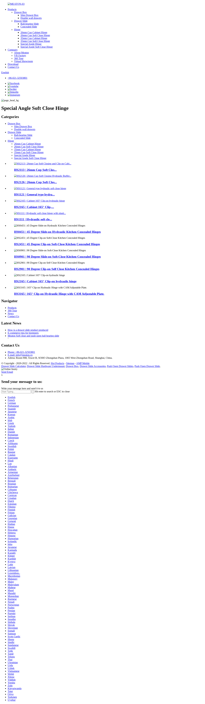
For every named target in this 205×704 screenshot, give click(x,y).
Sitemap (70, 363)
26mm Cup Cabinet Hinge (33, 32)
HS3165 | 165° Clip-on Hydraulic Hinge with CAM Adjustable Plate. (59, 293)
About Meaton (21, 52)
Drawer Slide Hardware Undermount (46, 366)
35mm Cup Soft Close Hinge (35, 41)
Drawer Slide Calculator (13, 366)
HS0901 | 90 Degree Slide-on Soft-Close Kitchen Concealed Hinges (57, 256)
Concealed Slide (28, 26)
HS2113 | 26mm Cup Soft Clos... (35, 170)
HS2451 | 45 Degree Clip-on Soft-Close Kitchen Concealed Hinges (57, 244)
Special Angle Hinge (30, 44)
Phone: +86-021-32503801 (21, 352)
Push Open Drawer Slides (120, 366)
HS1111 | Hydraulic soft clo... (33, 219)
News (11, 313)
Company (13, 49)
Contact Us (13, 67)
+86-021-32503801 (17, 78)
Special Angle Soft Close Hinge (36, 46)
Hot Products (57, 363)
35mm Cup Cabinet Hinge (33, 38)
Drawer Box (20, 12)
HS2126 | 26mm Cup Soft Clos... (35, 182)
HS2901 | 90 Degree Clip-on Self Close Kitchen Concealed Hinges (56, 269)
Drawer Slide (21, 21)
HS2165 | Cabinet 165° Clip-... (34, 207)
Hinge (17, 29)
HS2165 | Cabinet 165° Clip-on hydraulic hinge (45, 281)
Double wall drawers (31, 18)
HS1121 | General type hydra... (34, 194)
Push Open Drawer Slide (147, 366)
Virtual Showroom (23, 61)
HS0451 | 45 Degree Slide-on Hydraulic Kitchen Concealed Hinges (57, 231)
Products (12, 9)
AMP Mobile (83, 363)
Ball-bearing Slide (29, 23)
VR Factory (20, 55)
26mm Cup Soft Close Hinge (35, 35)
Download (13, 64)
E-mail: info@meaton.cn (20, 355)
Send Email (7, 372)
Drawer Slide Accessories (93, 366)
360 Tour (18, 58)
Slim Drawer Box (29, 15)
